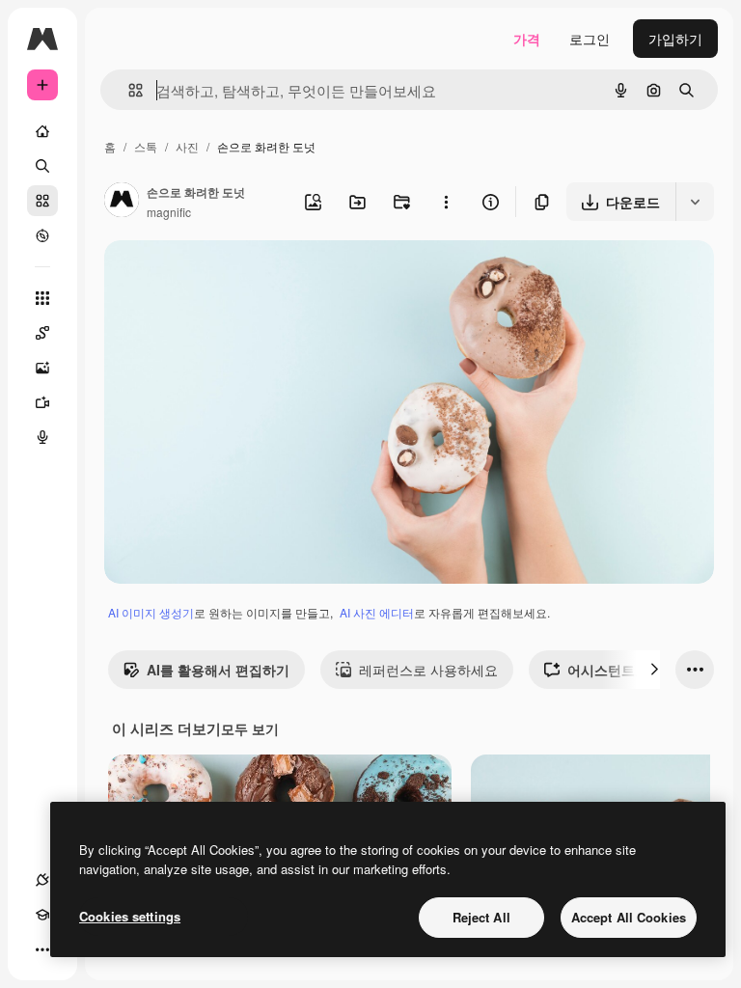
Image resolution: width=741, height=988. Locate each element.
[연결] (42, 879)
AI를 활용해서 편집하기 (218, 669)
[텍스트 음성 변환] (42, 437)
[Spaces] (42, 332)
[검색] (42, 166)
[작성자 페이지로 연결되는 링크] (121, 201)
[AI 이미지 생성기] (42, 367)
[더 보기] (42, 949)
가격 (526, 38)
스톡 (145, 146)
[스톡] (42, 200)
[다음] (654, 669)
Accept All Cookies (628, 917)
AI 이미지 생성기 (151, 612)
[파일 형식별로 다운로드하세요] (694, 201)
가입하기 (675, 38)
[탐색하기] (42, 235)
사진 (187, 146)
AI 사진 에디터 (377, 612)
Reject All (481, 917)
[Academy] (42, 914)
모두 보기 (250, 728)
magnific (169, 212)
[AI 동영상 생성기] (42, 402)
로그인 (589, 38)
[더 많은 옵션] (445, 201)
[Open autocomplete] (127, 90)
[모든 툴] (42, 298)
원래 (215, 277)
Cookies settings (129, 916)
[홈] (42, 131)
